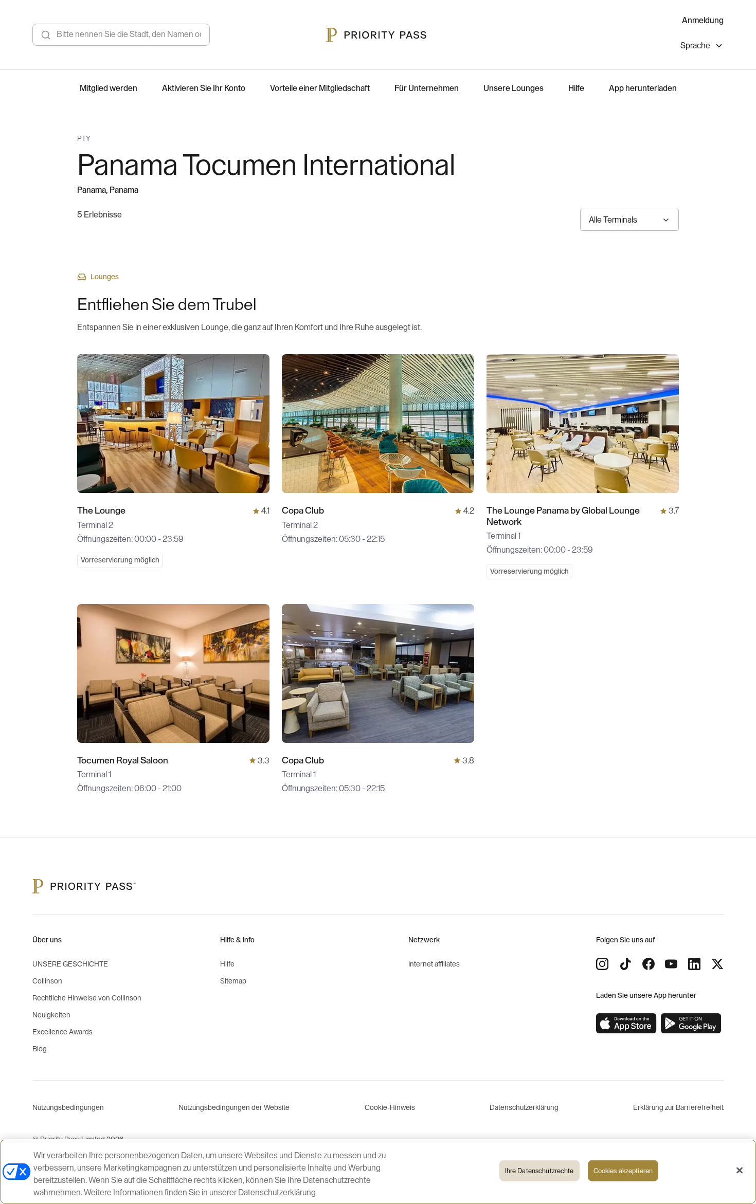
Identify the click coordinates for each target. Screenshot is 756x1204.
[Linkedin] (694, 964)
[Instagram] (602, 964)
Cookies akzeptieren (623, 1170)
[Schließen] (739, 1170)
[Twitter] (717, 964)
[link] (626, 1023)
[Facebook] (648, 964)
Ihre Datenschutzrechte (539, 1170)
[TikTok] (625, 964)
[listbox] (702, 47)
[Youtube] (671, 964)
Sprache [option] (695, 46)
